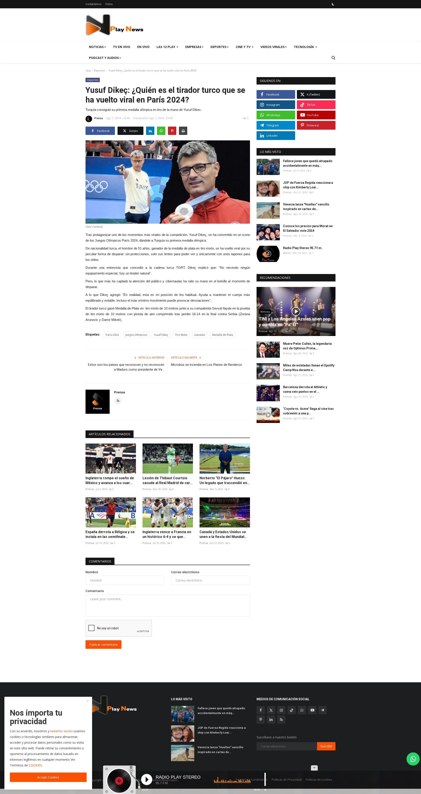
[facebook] (261, 710)
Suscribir (326, 746)
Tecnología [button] (304, 47)
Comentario (95, 591)
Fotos (108, 4)
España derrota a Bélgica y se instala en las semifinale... (110, 534)
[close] (88, 701)
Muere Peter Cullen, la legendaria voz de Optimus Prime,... (307, 346)
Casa (88, 70)
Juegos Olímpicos (136, 335)
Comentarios (100, 561)
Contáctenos (93, 4)
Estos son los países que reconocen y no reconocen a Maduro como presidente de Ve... (126, 367)
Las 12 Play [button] (166, 47)
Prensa (98, 118)
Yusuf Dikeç (161, 335)
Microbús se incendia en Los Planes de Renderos (206, 365)
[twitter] (271, 710)
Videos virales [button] (272, 47)
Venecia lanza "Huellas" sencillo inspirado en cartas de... (306, 207)
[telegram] (322, 710)
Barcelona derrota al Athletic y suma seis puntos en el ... (305, 389)
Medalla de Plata (222, 335)
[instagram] (281, 710)
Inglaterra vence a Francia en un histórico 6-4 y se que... (167, 534)
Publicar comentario (103, 644)
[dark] (333, 4)
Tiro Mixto (181, 335)
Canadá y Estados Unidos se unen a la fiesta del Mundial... (223, 534)
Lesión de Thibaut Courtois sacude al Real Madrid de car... (168, 480)
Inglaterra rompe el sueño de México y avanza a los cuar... (110, 480)
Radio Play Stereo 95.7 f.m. (302, 248)
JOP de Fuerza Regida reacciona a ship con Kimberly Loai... (308, 185)
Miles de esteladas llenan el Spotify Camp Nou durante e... (308, 368)
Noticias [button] (96, 47)
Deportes (99, 70)
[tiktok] (291, 710)
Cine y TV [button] (243, 47)
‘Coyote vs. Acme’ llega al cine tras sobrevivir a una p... (308, 411)
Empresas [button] (193, 47)
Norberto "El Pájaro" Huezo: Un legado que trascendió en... (225, 480)
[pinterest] (261, 719)
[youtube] (312, 710)
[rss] (281, 719)
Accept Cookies (48, 777)
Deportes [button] (218, 47)
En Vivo (143, 47)
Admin (287, 253)
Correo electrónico (185, 572)
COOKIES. (36, 765)
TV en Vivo (121, 47)
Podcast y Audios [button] (104, 58)
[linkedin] (271, 719)
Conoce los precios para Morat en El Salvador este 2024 (308, 229)
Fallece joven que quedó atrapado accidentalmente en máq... (307, 163)
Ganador (199, 335)
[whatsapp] (302, 710)
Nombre (92, 572)
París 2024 (112, 335)
